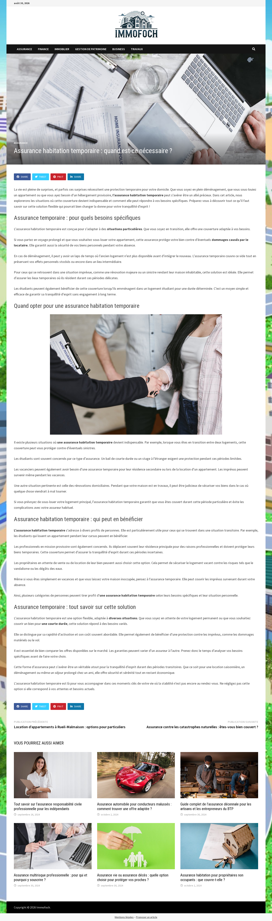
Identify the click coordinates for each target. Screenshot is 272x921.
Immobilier (62, 49)
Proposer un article (146, 917)
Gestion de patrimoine (90, 49)
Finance (43, 49)
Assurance (24, 49)
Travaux (137, 49)
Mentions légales (124, 917)
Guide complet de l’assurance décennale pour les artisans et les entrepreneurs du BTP (215, 806)
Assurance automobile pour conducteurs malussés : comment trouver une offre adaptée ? (134, 806)
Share (24, 176)
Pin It (60, 176)
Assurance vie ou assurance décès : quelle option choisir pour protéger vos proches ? (132, 877)
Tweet (42, 176)
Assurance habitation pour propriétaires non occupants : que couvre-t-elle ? (211, 877)
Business (118, 49)
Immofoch (43, 907)
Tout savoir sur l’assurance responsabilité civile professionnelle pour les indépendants (48, 806)
